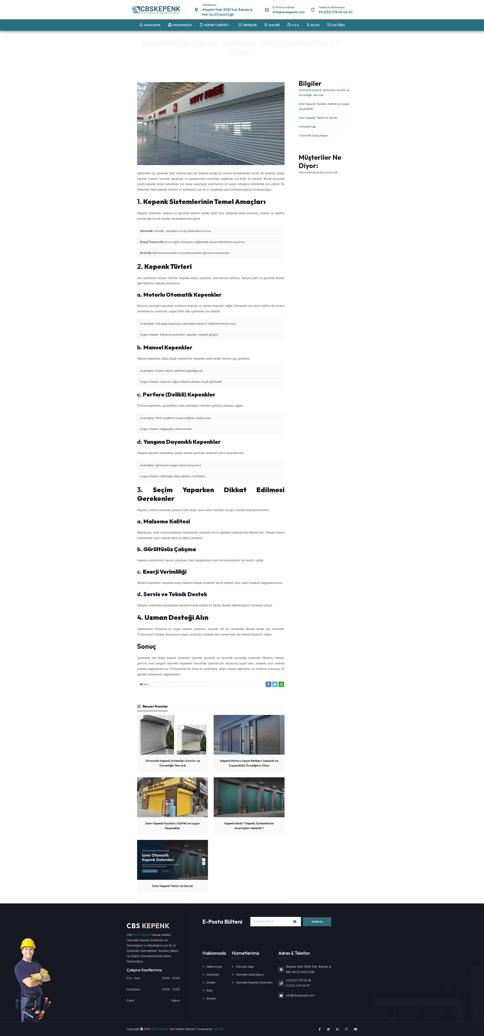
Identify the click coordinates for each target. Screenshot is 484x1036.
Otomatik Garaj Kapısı (313, 135)
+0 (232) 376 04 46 (298, 980)
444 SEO (219, 1029)
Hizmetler (212, 974)
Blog (250, 61)
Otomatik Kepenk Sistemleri (254, 982)
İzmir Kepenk (141, 935)
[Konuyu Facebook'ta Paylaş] (268, 684)
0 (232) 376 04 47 (297, 985)
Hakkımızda (214, 966)
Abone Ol (317, 921)
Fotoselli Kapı (307, 126)
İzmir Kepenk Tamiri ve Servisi (172, 886)
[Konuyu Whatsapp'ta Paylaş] (281, 684)
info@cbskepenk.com (289, 12)
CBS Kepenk (159, 1029)
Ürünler (211, 982)
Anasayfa (237, 61)
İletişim (211, 998)
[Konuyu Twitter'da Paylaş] (275, 684)
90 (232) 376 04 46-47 (336, 12)
